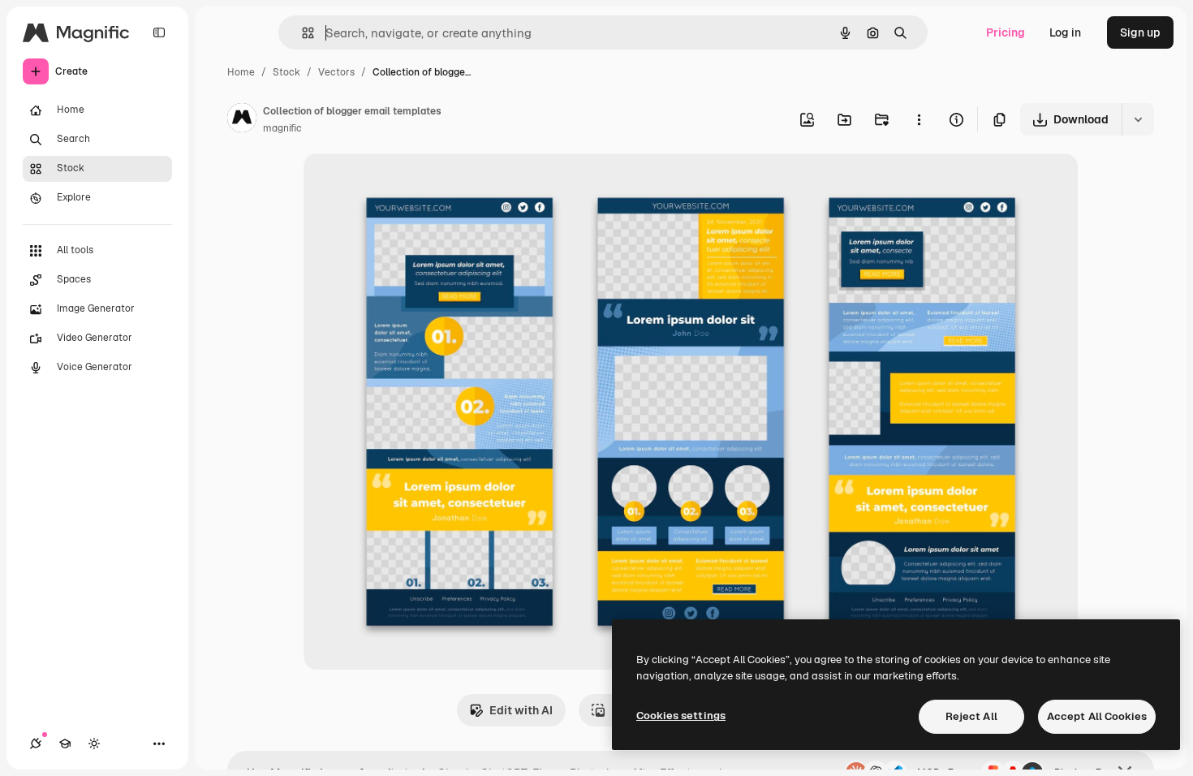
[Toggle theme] (94, 744)
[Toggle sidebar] (159, 32)
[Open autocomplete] (301, 33)
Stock (286, 72)
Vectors (336, 72)
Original (407, 184)
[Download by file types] (1138, 119)
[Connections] (36, 744)
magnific (282, 128)
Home (241, 72)
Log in (1065, 32)
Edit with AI (521, 710)
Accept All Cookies (1097, 716)
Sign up (1140, 32)
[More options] (918, 119)
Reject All (971, 716)
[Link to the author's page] (241, 120)
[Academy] (65, 744)
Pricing (1005, 32)
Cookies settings (681, 715)
